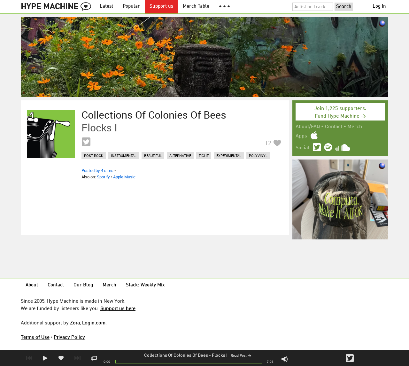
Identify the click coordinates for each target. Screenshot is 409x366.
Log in (379, 6)
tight (204, 155)
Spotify (103, 177)
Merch (354, 126)
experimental (228, 155)
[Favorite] (277, 142)
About (32, 285)
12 (268, 143)
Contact (333, 126)
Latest (106, 6)
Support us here (117, 308)
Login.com (93, 322)
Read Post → (241, 356)
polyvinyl (258, 155)
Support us (161, 6)
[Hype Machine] (58, 6)
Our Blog (83, 285)
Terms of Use (35, 337)
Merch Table (196, 6)
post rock (93, 155)
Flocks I (220, 355)
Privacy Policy (69, 337)
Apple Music (124, 177)
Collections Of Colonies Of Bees (176, 355)
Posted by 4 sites (97, 170)
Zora (75, 322)
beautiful (153, 155)
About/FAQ (308, 126)
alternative (180, 155)
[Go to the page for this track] (51, 134)
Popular (131, 6)
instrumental (123, 155)
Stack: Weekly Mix (145, 285)
